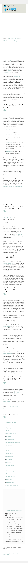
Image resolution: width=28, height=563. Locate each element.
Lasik (7, 468)
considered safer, (7, 353)
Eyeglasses (9, 459)
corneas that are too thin (9, 263)
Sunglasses (9, 479)
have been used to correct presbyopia (12, 186)
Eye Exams (9, 445)
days (14, 372)
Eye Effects (16, 392)
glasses (10, 70)
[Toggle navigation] (21, 8)
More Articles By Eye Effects (14, 510)
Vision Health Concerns (12, 485)
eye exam (17, 96)
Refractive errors (16, 120)
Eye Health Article (10, 450)
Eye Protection (9, 456)
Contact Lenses (10, 425)
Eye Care (8, 436)
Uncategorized (10, 482)
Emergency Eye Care (11, 433)
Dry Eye (8, 430)
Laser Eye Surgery (13, 41)
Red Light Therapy (10, 476)
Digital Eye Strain (10, 427)
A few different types (8, 217)
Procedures (6, 409)
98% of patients (18, 234)
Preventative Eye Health (12, 471)
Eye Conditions (10, 439)
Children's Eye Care (11, 422)
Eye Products (9, 453)
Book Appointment (14, 32)
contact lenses (7, 72)
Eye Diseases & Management (13, 442)
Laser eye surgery (7, 60)
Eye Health (8, 448)
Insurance (8, 462)
